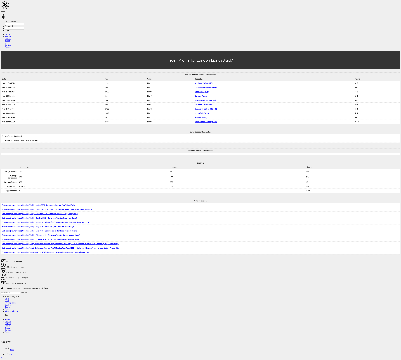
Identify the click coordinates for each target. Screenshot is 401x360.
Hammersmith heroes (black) (206, 100)
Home (7, 320)
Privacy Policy (10, 303)
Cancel (3, 358)
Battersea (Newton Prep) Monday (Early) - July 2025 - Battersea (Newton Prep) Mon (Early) (38, 227)
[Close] (3, 336)
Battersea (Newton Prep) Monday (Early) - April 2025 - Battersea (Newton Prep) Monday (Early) (39, 231)
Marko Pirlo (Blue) (202, 92)
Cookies (8, 305)
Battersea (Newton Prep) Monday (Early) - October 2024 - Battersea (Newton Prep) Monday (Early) (41, 239)
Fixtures (8, 37)
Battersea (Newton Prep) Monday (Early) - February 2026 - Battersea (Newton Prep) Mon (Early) (40, 214)
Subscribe (24, 293)
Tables (7, 41)
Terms (7, 307)
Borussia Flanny (201, 96)
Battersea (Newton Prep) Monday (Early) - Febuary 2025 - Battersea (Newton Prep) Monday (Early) (41, 235)
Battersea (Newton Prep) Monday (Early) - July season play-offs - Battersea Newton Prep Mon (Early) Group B (45, 222)
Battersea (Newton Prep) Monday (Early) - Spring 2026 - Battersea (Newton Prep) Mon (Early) (38, 205)
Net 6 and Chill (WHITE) (204, 83)
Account (8, 47)
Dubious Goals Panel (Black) (206, 87)
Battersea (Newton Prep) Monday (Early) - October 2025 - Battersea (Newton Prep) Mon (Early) (39, 218)
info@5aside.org (11, 311)
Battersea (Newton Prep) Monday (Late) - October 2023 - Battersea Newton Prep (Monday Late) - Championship (46, 252)
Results (8, 39)
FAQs (7, 299)
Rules (7, 301)
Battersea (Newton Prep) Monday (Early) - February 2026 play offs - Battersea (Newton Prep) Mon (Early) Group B (47, 209)
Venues (8, 34)
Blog (6, 43)
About (7, 309)
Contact (8, 45)
